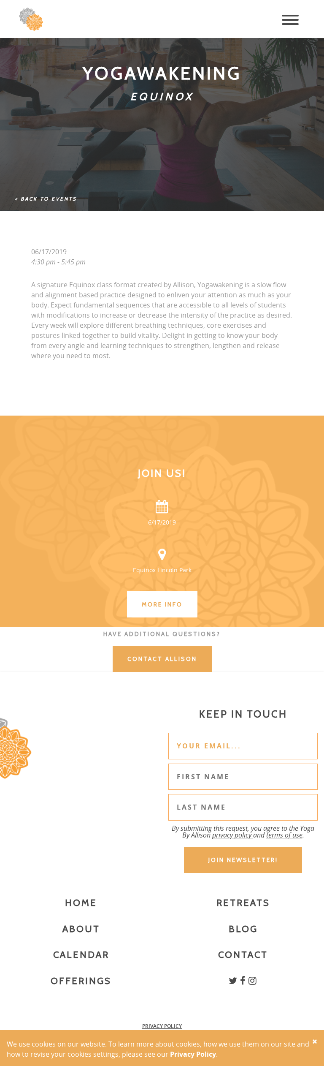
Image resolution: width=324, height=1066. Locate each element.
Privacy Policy (162, 1026)
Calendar (81, 954)
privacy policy (232, 835)
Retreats (243, 902)
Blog (243, 929)
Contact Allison (162, 659)
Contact (243, 954)
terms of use (284, 835)
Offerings (81, 981)
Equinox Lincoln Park (162, 570)
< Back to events (46, 199)
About (81, 929)
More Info (162, 604)
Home (81, 902)
